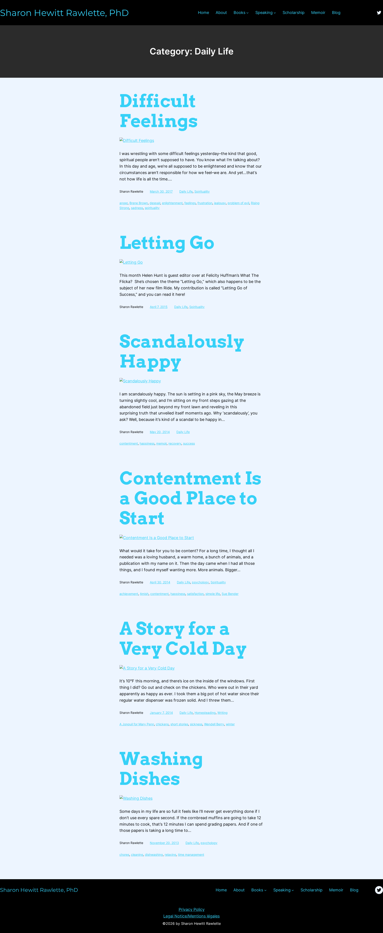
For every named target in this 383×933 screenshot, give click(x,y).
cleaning (137, 854)
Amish (144, 594)
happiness (147, 443)
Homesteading (205, 712)
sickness (196, 724)
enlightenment (172, 203)
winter (230, 724)
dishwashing (154, 854)
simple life (212, 594)
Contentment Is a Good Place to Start (190, 498)
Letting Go (167, 243)
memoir (161, 443)
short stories (179, 724)
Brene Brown (138, 203)
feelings (190, 203)
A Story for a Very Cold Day (182, 638)
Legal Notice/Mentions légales (191, 916)
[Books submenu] (247, 13)
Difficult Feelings (158, 111)
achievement (128, 594)
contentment (128, 443)
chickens (162, 724)
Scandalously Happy (181, 351)
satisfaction (195, 594)
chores (124, 854)
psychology (200, 582)
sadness (137, 208)
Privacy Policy (192, 909)
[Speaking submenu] (275, 13)
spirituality (152, 208)
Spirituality (202, 191)
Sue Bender (230, 594)
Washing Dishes (161, 769)
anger (123, 203)
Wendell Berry (214, 724)
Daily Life (186, 191)
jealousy (220, 203)
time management (191, 854)
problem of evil (238, 203)
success (189, 443)
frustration (204, 203)
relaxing (170, 854)
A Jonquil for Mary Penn (136, 724)
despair (155, 203)
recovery (174, 443)
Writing (222, 712)
